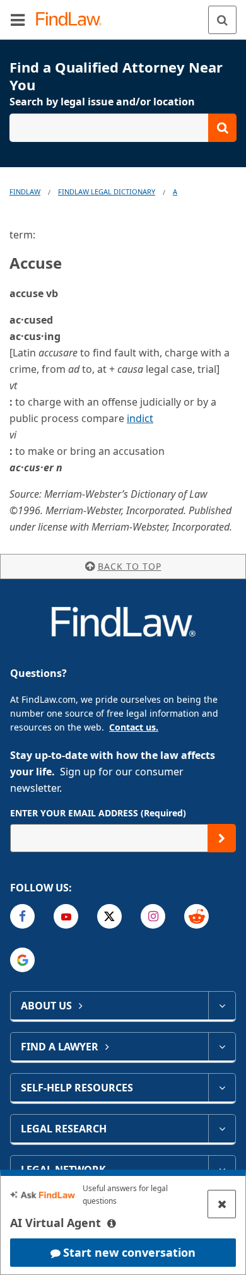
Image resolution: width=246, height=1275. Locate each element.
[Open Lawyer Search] (123, 128)
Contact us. (133, 727)
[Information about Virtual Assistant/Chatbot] (111, 1223)
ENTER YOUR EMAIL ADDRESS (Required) (98, 813)
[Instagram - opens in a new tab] (153, 916)
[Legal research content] (221, 1129)
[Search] (222, 20)
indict (140, 418)
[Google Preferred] (22, 960)
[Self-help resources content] (221, 1088)
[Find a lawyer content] (221, 1047)
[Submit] (222, 838)
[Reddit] (196, 916)
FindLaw (24, 191)
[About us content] (221, 1005)
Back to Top (129, 566)
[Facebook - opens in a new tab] (22, 916)
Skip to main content (123, 14)
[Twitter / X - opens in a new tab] (109, 916)
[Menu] (17, 19)
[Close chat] (222, 1204)
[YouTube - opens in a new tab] (66, 916)
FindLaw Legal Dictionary (106, 191)
